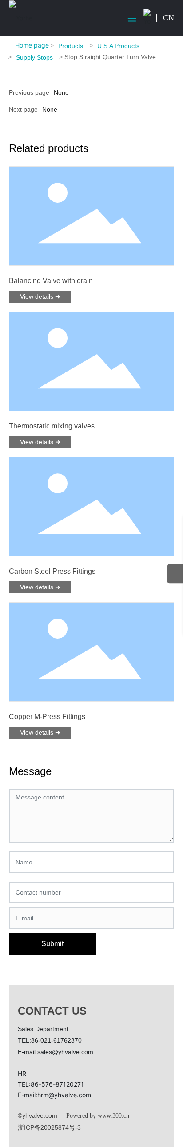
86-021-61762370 (56, 1040)
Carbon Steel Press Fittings (52, 571)
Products (70, 45)
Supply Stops (34, 57)
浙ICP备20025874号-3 (49, 1127)
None (49, 109)
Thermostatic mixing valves (52, 426)
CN (168, 17)
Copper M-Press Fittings (47, 716)
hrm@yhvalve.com (64, 1095)
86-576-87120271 (57, 1084)
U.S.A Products (118, 45)
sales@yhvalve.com (65, 1051)
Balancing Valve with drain (51, 280)
